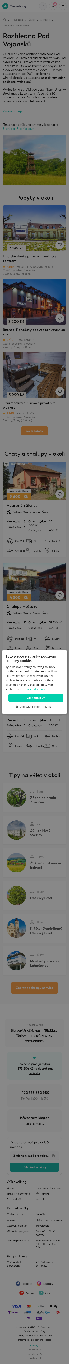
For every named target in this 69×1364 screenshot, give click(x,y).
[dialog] (34, 682)
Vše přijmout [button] (36, 697)
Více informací (36, 689)
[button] (34, 707)
